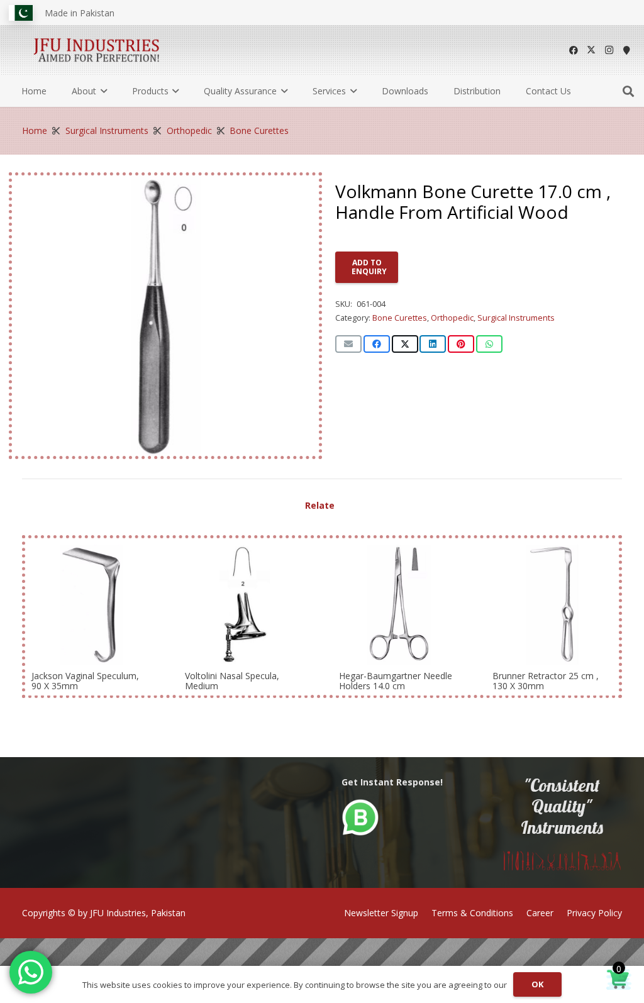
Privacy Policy (594, 913)
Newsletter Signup (381, 913)
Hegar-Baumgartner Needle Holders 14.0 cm (395, 680)
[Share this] (377, 344)
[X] (591, 50)
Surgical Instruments (106, 130)
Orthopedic (189, 130)
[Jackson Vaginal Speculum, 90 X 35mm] (91, 605)
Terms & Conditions (472, 913)
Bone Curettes (259, 130)
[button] (101, 91)
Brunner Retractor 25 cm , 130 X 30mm (545, 680)
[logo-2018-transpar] (97, 50)
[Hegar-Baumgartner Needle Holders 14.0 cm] (399, 605)
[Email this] (348, 344)
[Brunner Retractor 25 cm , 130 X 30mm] (552, 605)
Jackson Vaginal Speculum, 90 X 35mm (85, 680)
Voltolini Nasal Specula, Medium (232, 680)
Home (34, 130)
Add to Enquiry (369, 267)
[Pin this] (461, 344)
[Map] (626, 50)
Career (539, 913)
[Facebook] (573, 50)
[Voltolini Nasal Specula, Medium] (245, 605)
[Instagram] (609, 50)
